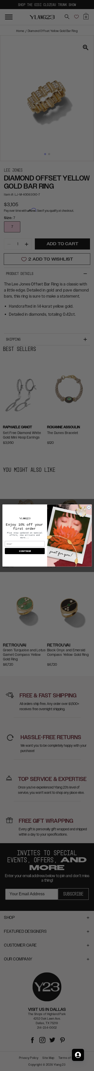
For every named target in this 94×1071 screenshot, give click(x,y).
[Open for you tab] (78, 1055)
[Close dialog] (89, 507)
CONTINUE (25, 551)
